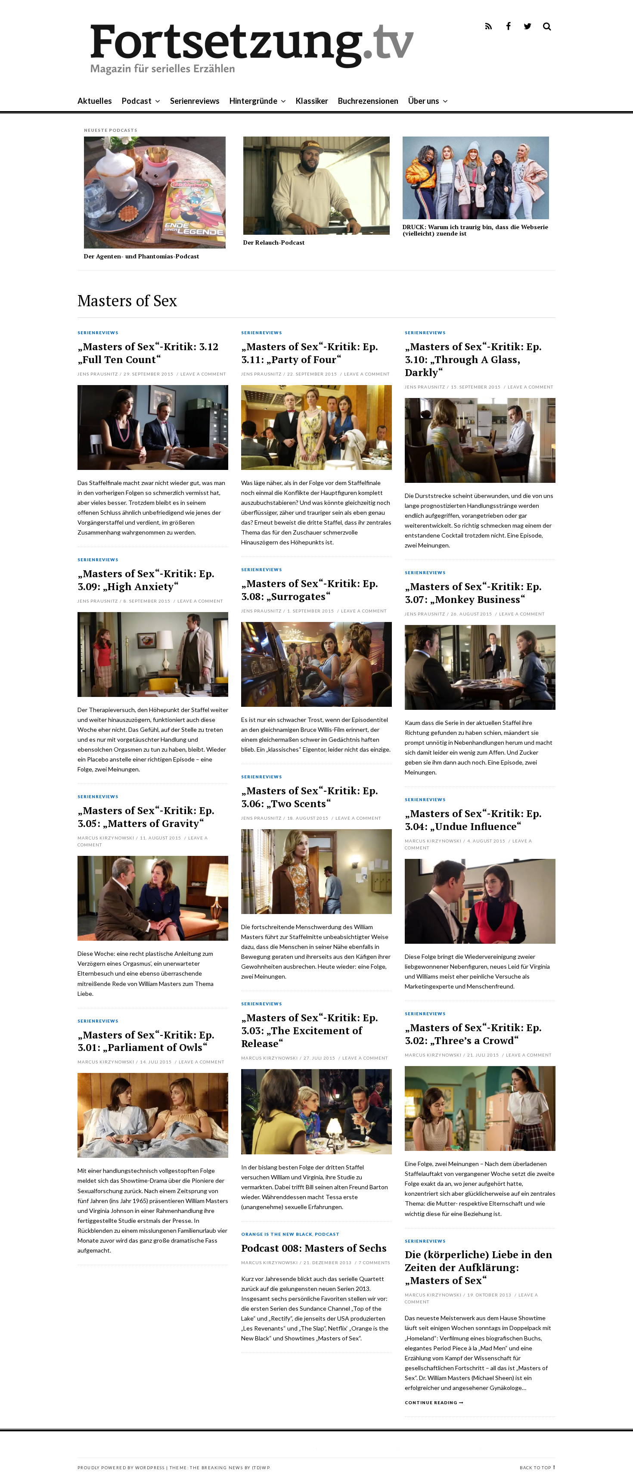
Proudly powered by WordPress (121, 1467)
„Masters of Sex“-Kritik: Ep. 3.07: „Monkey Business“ (473, 593)
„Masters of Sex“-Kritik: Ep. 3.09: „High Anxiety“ (146, 580)
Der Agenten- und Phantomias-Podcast (141, 256)
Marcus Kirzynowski (106, 837)
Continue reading (431, 1402)
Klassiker (312, 101)
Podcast (137, 101)
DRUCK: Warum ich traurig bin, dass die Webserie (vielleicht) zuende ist (475, 230)
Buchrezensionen (368, 101)
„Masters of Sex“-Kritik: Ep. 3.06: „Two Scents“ (309, 797)
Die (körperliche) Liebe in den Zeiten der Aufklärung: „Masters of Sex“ (478, 1267)
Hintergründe (253, 101)
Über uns (423, 101)
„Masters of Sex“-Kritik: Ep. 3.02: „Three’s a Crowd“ (473, 1034)
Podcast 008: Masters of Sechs (314, 1248)
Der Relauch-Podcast (274, 242)
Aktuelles (95, 101)
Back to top (535, 1467)
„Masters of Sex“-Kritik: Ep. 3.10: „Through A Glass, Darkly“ (473, 359)
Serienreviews (195, 101)
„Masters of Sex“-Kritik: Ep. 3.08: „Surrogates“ (309, 590)
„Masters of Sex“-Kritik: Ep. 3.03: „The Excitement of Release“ (309, 1030)
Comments (374, 1262)
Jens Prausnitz (98, 373)
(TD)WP (261, 1467)
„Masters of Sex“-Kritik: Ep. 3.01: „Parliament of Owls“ (146, 1041)
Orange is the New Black (276, 1234)
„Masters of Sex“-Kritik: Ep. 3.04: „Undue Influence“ (473, 820)
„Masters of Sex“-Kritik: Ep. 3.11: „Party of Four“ (309, 353)
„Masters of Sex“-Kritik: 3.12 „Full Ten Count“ (148, 353)
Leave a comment (203, 373)
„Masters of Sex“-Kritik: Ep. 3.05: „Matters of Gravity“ (146, 817)
